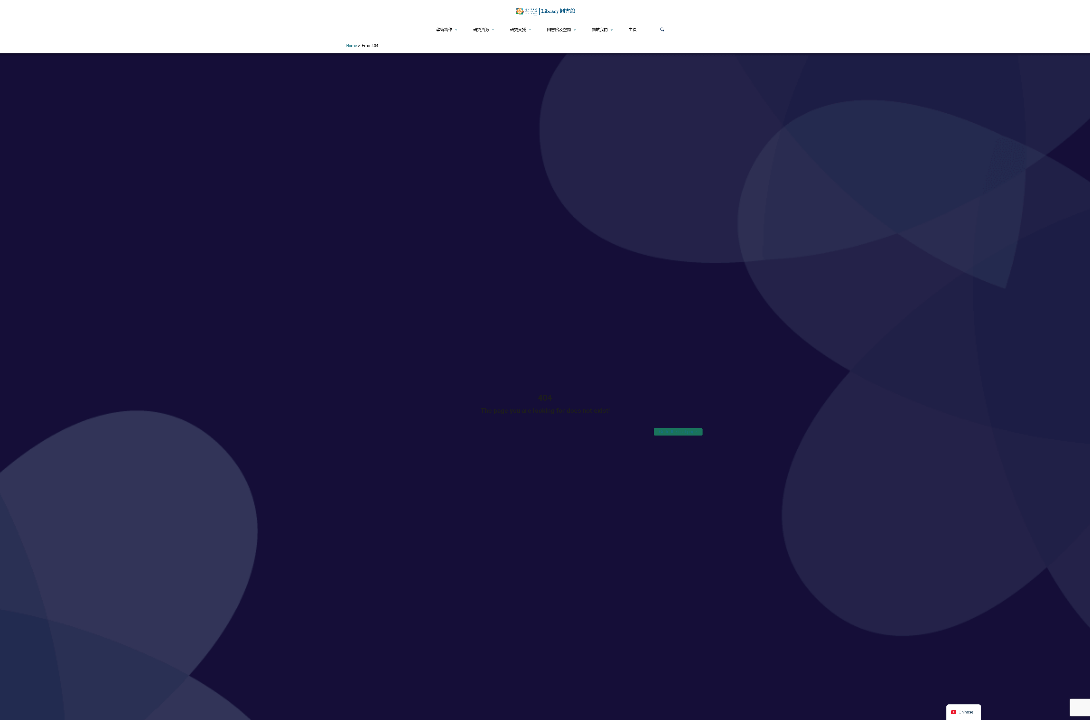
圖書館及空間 (559, 29)
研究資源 (481, 29)
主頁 (633, 29)
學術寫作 (444, 29)
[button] (662, 29)
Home (351, 45)
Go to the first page (678, 431)
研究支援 (518, 29)
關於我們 (600, 29)
